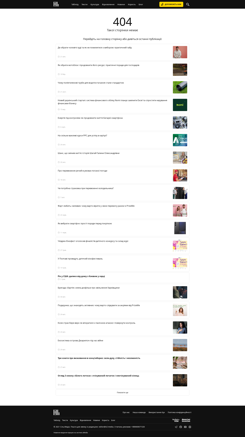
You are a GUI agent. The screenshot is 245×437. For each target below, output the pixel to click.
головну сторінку (111, 39)
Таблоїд (74, 4)
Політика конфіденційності (179, 412)
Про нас (126, 412)
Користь (132, 4)
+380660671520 (138, 427)
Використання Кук (157, 412)
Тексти (85, 4)
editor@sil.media (106, 427)
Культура (95, 4)
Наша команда (139, 412)
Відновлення (108, 4)
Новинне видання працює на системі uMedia (71, 433)
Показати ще (122, 392)
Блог (141, 4)
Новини (121, 4)
